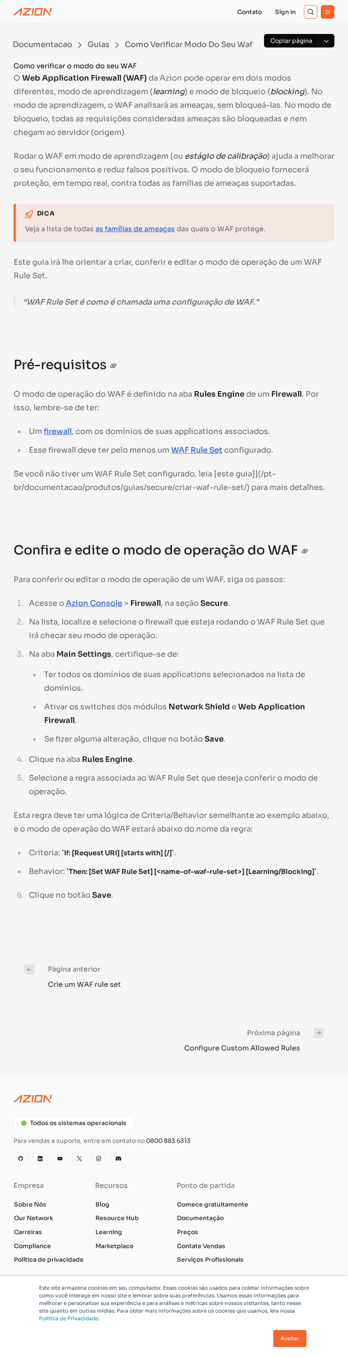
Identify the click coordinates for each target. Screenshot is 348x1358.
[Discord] (118, 1158)
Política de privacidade (49, 1259)
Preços (187, 1232)
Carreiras (28, 1232)
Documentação (200, 1218)
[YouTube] (60, 1158)
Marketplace (114, 1246)
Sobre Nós (30, 1204)
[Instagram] (99, 1158)
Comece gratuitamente (212, 1204)
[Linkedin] (40, 1158)
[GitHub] (21, 1158)
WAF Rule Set (196, 450)
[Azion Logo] (33, 12)
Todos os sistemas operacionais (78, 1123)
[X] (79, 1158)
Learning (108, 1232)
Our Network (33, 1218)
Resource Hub (117, 1218)
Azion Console (94, 603)
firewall (58, 431)
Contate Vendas (201, 1246)
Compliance (32, 1246)
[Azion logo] (174, 1099)
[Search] (310, 12)
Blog (102, 1204)
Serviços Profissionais (210, 1259)
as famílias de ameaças (135, 228)
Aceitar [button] (290, 1338)
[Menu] (327, 12)
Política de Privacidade (68, 1318)
